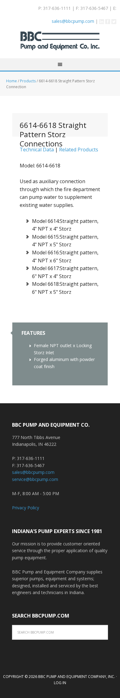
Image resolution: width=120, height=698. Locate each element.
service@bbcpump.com (35, 479)
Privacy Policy (25, 508)
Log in (60, 682)
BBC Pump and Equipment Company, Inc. (60, 44)
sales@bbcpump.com (73, 21)
